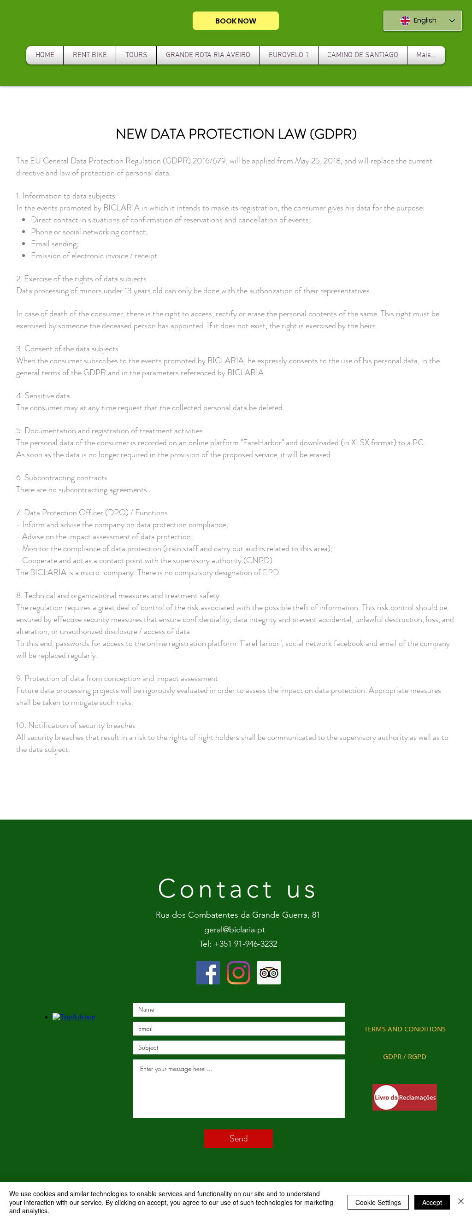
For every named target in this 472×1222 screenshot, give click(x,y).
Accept (432, 1202)
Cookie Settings (378, 1202)
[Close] (460, 1202)
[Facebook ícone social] (208, 972)
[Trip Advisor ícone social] (269, 972)
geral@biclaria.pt (234, 930)
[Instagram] (238, 972)
